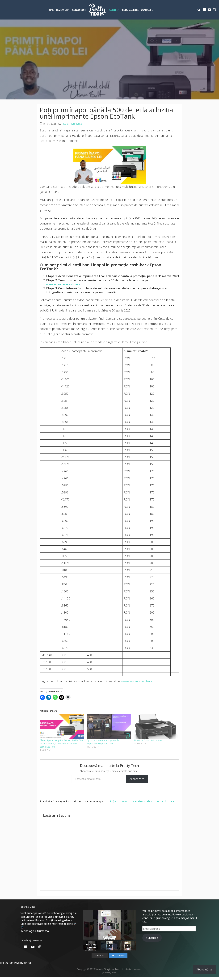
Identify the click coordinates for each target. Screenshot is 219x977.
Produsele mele (130, 9)
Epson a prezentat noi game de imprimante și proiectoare (103, 742)
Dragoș (114, 973)
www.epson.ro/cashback (136, 681)
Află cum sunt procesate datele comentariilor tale (142, 801)
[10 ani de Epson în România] (156, 726)
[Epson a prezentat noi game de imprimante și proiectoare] (109, 726)
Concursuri (78, 9)
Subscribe (152, 938)
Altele (112, 9)
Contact (146, 9)
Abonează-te (137, 779)
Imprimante (75, 123)
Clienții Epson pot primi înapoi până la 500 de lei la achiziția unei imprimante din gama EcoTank (61, 743)
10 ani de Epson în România (148, 740)
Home (50, 9)
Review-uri (62, 9)
